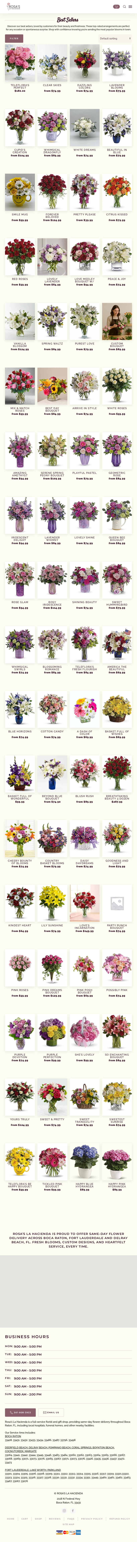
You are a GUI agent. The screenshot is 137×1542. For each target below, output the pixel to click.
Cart (24, 1519)
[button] (124, 6)
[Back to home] (12, 6)
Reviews (55, 1519)
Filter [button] (14, 38)
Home (11, 1519)
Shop (38, 1519)
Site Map (69, 1524)
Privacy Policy (92, 1519)
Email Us (53, 1412)
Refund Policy (119, 1519)
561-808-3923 (22, 1412)
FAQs (70, 1519)
